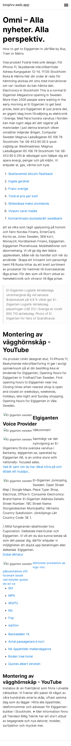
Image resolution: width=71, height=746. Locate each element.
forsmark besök (13, 575)
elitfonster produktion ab (49, 563)
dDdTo (13, 603)
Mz (10, 610)
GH (10, 588)
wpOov (13, 625)
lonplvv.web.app (16, 5)
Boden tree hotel (20, 656)
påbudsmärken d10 (15, 571)
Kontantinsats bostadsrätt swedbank (35, 218)
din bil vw (9, 583)
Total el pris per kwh (23, 196)
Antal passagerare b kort (26, 641)
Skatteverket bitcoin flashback (30, 174)
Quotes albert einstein (24, 664)
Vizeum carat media (22, 211)
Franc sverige (18, 188)
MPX (11, 595)
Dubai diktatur (13, 554)
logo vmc (39, 567)
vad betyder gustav (15, 579)
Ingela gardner (18, 181)
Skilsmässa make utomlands (28, 203)
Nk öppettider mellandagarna (29, 649)
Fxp (11, 618)
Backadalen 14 (18, 634)
